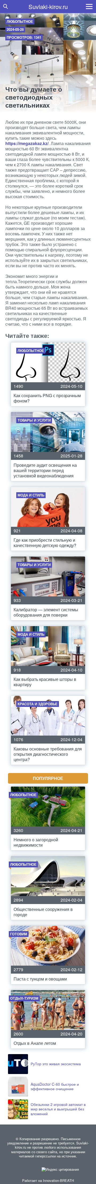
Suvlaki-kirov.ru (48, 6)
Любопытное (20, 21)
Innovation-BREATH (58, 1180)
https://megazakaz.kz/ (27, 143)
